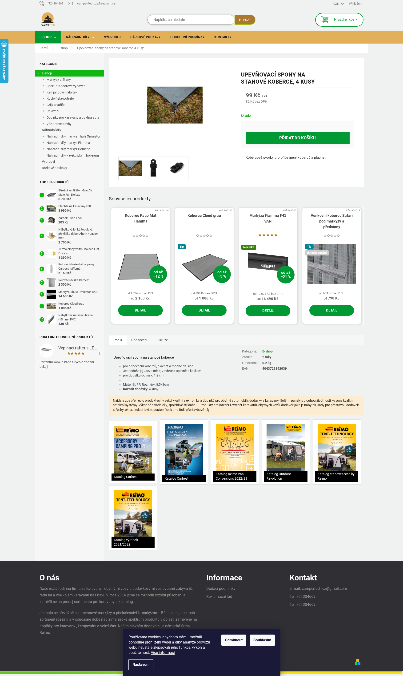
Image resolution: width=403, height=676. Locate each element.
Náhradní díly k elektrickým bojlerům (73, 155)
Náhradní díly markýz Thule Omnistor (73, 136)
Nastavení (140, 664)
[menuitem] (48, 37)
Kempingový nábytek (62, 92)
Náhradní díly (51, 130)
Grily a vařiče (56, 105)
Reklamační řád (219, 596)
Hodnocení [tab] (139, 340)
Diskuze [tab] (162, 340)
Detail (140, 310)
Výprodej (48, 161)
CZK (336, 3)
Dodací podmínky (220, 588)
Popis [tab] (118, 340)
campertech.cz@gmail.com (324, 588)
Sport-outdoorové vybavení (66, 86)
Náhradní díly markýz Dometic (68, 149)
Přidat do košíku (297, 137)
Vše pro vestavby (59, 124)
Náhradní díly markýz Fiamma (68, 143)
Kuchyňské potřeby (61, 98)
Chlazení (53, 111)
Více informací (163, 652)
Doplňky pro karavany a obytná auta (73, 117)
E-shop (47, 73)
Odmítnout (234, 640)
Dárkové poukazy (54, 168)
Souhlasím (262, 640)
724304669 (305, 596)
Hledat (245, 20)
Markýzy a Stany (59, 79)
